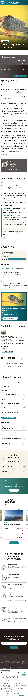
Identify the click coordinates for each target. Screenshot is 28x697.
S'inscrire (16, 259)
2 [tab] (14, 371)
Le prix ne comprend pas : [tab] (17, 268)
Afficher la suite (5, 154)
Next (24, 358)
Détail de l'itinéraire (8, 237)
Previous (20, 358)
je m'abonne (14, 647)
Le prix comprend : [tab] (6, 268)
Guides (22, 53)
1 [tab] (13, 371)
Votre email (4, 643)
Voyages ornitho (6, 96)
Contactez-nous (14, 490)
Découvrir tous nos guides (7, 351)
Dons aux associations (7, 288)
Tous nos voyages (14, 542)
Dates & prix (16, 53)
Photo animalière (7, 98)
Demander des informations (10, 318)
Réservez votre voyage (20, 75)
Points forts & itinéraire (7, 53)
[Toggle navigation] (25, 2)
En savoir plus (4, 348)
